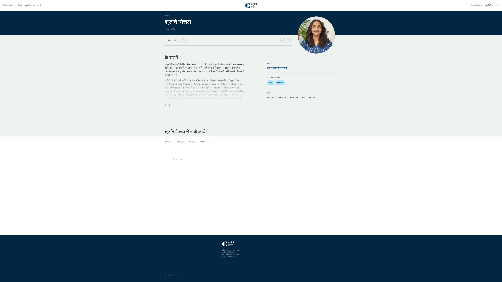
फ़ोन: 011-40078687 (229, 256)
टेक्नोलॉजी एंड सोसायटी (277, 67)
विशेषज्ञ (20, 5)
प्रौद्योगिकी (280, 83)
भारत (270, 83)
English (172, 40)
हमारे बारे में (37, 5)
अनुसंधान (28, 5)
